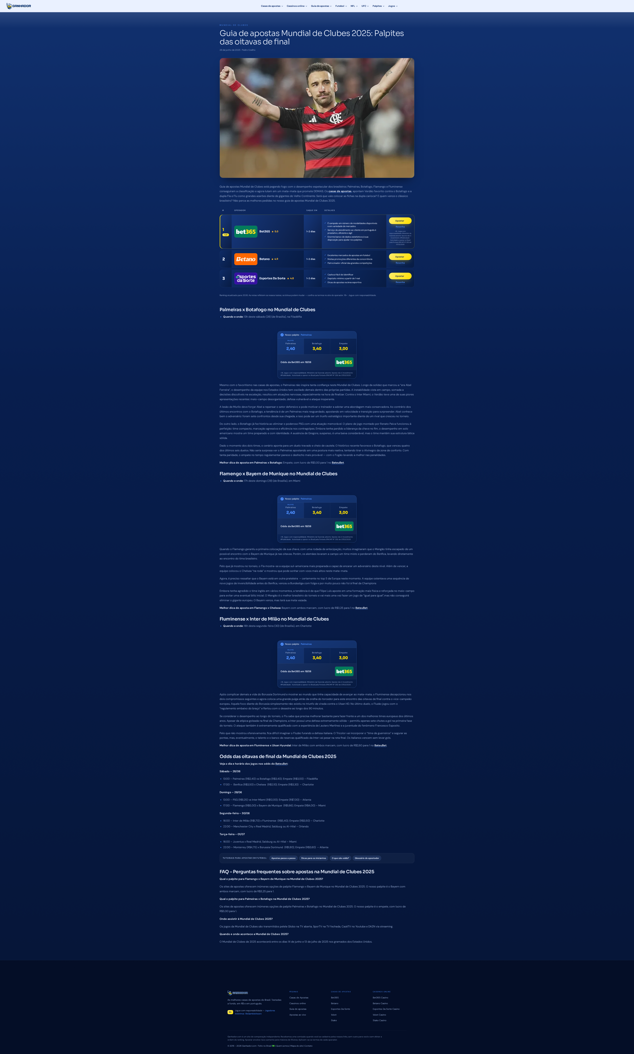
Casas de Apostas (298, 997)
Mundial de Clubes (234, 25)
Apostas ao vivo (297, 1014)
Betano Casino (380, 1003)
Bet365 (335, 997)
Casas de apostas (270, 5)
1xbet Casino (379, 1014)
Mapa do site (296, 1045)
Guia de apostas (320, 5)
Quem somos (282, 1045)
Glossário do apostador (367, 858)
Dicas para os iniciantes (313, 858)
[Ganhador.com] (255, 993)
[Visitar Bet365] (245, 232)
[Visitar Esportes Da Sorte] (245, 278)
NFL (353, 5)
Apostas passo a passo (283, 858)
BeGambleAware (254, 1013)
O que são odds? (340, 858)
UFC (364, 5)
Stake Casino (379, 1020)
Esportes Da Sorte (340, 1008)
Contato (308, 1045)
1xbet (333, 1014)
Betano (334, 1003)
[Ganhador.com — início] (18, 6)
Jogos (391, 5)
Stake (334, 1020)
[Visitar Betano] (245, 259)
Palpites (377, 5)
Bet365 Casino (380, 997)
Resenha (400, 226)
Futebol (339, 5)
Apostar (403, 221)
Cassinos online (295, 5)
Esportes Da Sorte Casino (386, 1008)
